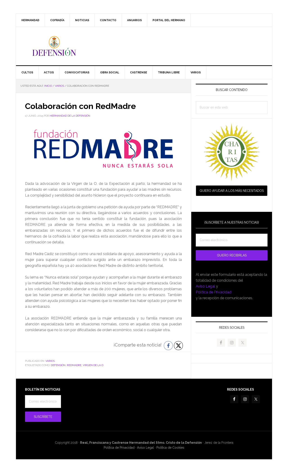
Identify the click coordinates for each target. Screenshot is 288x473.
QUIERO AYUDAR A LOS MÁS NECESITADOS (232, 190)
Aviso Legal (205, 286)
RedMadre (74, 365)
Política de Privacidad (213, 292)
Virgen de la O (93, 365)
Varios (50, 360)
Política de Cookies (170, 447)
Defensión (144, 46)
